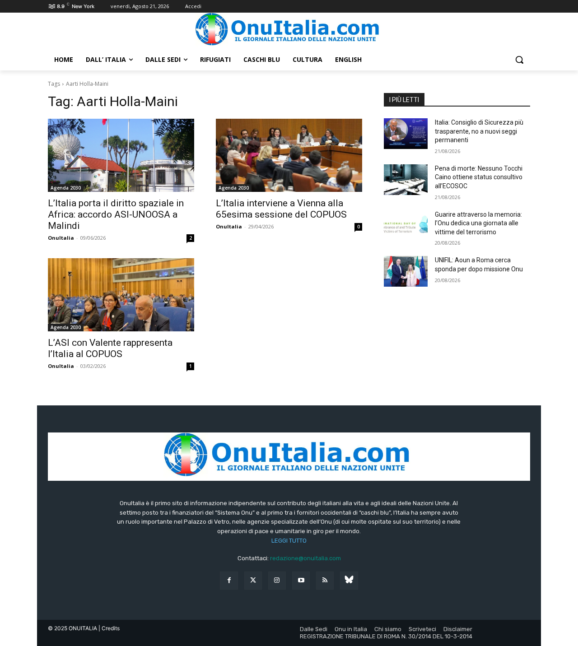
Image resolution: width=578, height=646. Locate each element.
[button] (519, 59)
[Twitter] (253, 580)
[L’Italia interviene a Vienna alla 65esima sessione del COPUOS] (289, 155)
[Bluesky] (349, 580)
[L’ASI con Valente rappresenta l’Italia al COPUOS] (121, 294)
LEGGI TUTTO (289, 540)
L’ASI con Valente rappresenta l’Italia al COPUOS (110, 348)
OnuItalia (61, 237)
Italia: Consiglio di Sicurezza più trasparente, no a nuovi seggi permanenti (479, 131)
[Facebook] (229, 580)
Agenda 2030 (66, 188)
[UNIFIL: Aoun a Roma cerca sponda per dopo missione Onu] (406, 271)
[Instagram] (277, 580)
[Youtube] (301, 580)
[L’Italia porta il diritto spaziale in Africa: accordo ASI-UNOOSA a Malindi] (121, 155)
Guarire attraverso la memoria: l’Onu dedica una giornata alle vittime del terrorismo (478, 223)
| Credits (109, 628)
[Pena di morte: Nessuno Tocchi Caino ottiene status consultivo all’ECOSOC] (406, 179)
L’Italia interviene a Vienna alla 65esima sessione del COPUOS (281, 209)
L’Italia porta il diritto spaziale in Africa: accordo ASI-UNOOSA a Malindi (116, 214)
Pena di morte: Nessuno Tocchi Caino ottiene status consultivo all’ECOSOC (478, 177)
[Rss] (325, 580)
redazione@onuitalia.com (305, 558)
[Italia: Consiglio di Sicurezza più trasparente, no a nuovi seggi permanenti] (406, 133)
